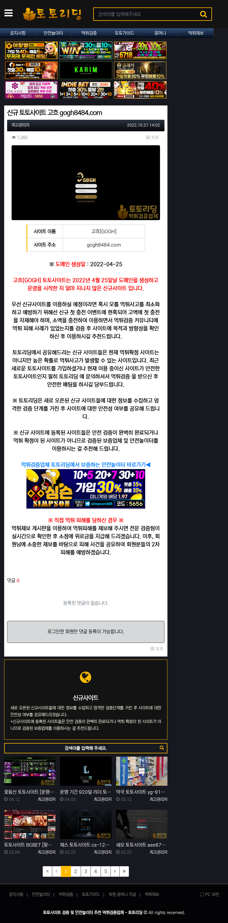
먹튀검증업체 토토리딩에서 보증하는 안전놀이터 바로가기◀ (86, 465)
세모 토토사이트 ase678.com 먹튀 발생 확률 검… (141, 845)
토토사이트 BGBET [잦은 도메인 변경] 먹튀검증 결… (30, 845)
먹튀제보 (196, 33)
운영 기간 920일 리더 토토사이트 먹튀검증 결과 (85, 792)
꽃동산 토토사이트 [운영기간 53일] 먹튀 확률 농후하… (30, 792)
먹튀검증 (89, 33)
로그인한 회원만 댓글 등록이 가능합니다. (86, 631)
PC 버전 (211, 894)
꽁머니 (160, 33)
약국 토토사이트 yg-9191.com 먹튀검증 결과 (141, 792)
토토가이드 (124, 33)
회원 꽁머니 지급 (122, 894)
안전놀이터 (53, 33)
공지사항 (18, 33)
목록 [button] (154, 137)
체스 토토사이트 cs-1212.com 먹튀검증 (85, 845)
